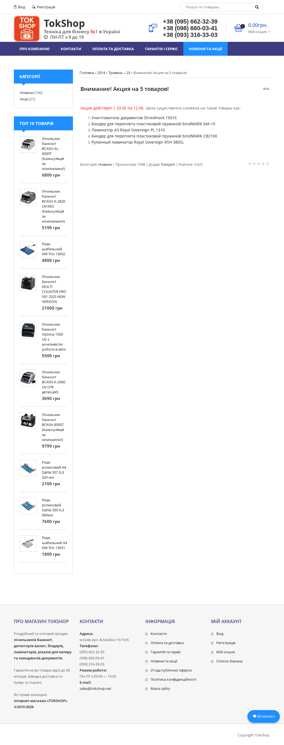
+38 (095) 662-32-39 (190, 21)
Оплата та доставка (167, 642)
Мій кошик (225, 651)
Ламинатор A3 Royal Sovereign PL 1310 (128, 129)
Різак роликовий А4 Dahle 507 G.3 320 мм (54, 470)
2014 (101, 72)
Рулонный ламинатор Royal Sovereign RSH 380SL (138, 142)
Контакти (159, 633)
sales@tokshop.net (95, 688)
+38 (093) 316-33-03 (190, 34)
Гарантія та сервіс (166, 651)
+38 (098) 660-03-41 (190, 28)
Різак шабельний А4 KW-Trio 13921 (54, 542)
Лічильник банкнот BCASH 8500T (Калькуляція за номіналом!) (53, 427)
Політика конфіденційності (173, 679)
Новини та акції (164, 661)
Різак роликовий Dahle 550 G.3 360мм (53, 507)
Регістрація (225, 642)
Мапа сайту (160, 688)
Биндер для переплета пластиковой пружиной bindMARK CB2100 (154, 136)
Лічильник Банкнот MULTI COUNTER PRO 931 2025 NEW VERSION (54, 289)
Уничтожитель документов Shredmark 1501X (134, 117)
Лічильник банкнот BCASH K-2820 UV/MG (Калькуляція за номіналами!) (53, 206)
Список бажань (229, 661)
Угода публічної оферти (171, 670)
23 (128, 72)
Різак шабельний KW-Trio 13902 (53, 248)
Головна (87, 72)
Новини (105, 164)
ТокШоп (168, 164)
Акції (24, 98)
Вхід (21, 6)
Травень (115, 72)
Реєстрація (45, 6)
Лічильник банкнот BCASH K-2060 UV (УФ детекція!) (53, 381)
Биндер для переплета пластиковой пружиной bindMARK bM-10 (153, 123)
